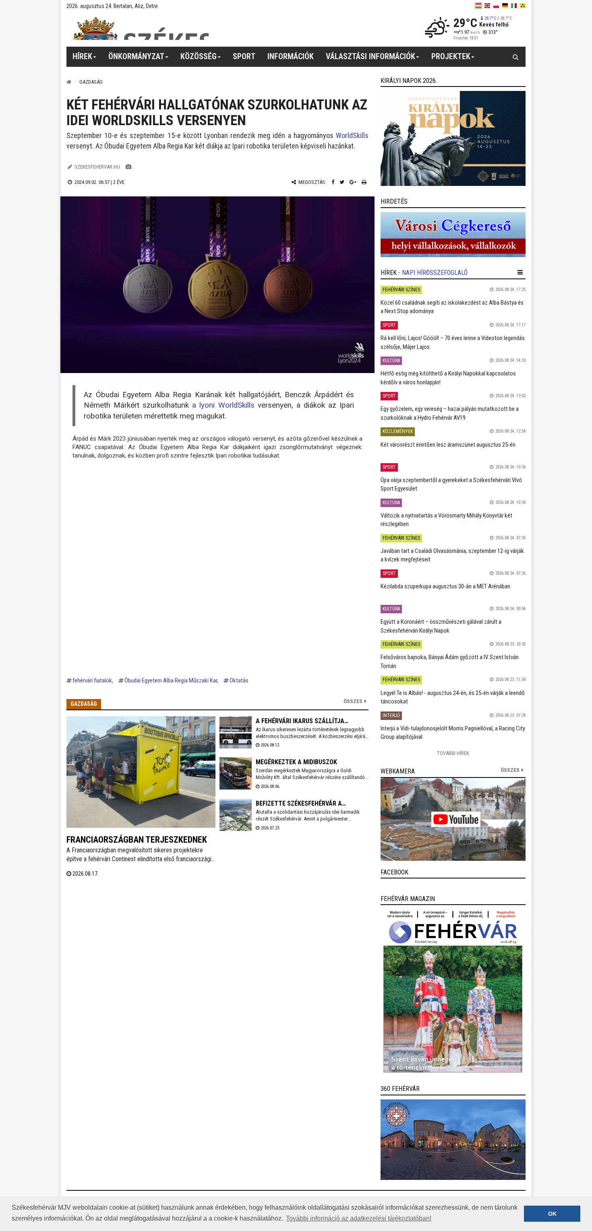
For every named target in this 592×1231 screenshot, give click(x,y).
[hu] (478, 5)
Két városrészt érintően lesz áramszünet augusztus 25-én (448, 444)
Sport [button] (244, 56)
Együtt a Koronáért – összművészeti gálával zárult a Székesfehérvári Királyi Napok (441, 626)
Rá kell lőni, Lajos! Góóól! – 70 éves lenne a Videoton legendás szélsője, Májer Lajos (453, 342)
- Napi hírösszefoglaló (433, 272)
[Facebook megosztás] (332, 182)
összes (510, 770)
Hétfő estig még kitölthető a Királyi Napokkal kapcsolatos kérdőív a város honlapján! (448, 378)
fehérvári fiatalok (92, 680)
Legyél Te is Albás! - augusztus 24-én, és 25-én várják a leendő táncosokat (453, 697)
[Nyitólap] (68, 82)
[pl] (496, 5)
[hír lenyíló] (520, 272)
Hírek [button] (82, 56)
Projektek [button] (450, 56)
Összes (353, 701)
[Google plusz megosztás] (353, 182)
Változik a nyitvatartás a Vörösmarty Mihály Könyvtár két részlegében (446, 520)
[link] (453, 138)
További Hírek (453, 753)
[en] (487, 5)
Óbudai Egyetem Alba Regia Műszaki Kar (170, 680)
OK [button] (552, 1213)
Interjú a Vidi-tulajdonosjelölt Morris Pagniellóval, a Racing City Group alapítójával (453, 732)
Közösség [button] (198, 56)
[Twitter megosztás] (341, 182)
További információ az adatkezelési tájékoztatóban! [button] (358, 1218)
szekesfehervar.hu (97, 167)
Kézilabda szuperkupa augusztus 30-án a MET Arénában (445, 586)
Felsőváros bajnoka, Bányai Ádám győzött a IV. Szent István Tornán (450, 661)
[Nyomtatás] (364, 182)
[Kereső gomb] (515, 57)
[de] (505, 5)
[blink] (523, 5)
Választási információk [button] (370, 56)
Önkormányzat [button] (136, 56)
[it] (514, 5)
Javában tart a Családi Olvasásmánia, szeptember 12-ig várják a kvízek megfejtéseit (452, 555)
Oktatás (239, 680)
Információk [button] (290, 56)
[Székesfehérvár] (140, 28)
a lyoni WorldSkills (224, 405)
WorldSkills (352, 135)
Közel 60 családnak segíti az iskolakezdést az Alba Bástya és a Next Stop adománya (452, 307)
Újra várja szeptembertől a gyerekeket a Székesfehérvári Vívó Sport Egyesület (451, 484)
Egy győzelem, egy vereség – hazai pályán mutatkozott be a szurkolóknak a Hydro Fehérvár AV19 (450, 413)
